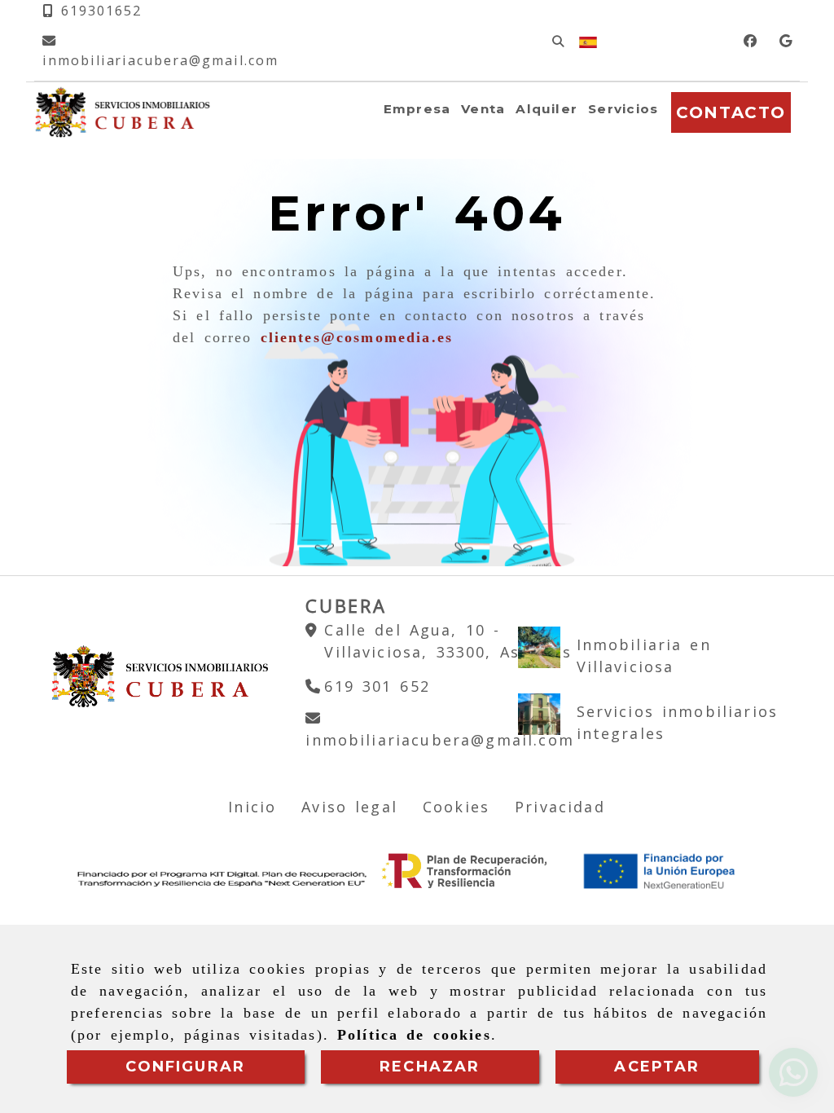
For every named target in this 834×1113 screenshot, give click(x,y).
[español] (588, 41)
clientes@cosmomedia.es (357, 337)
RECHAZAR (430, 1067)
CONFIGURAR (185, 1067)
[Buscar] (558, 41)
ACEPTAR (657, 1067)
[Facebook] (750, 41)
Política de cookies (414, 1035)
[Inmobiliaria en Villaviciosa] (539, 647)
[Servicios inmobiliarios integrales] (539, 714)
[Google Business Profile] (785, 41)
